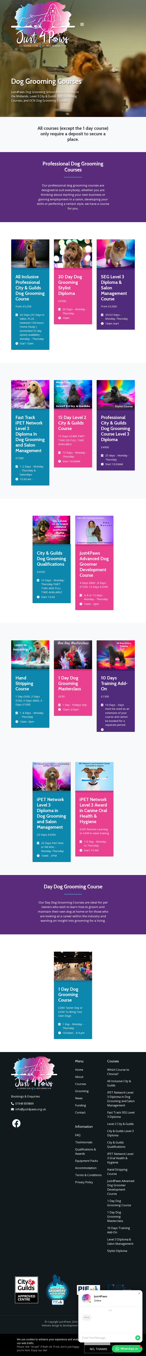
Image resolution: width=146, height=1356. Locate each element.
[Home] (43, 4)
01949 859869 (24, 1104)
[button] (139, 1293)
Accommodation (86, 1168)
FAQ (77, 1135)
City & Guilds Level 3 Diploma (120, 1133)
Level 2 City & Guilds (120, 1124)
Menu (79, 1061)
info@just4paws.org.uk (30, 1109)
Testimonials (83, 1142)
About (79, 1077)
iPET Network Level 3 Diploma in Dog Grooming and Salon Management (121, 1099)
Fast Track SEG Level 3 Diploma (121, 1115)
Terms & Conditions (88, 1175)
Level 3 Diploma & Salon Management (120, 1241)
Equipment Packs (86, 1161)
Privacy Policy (84, 1182)
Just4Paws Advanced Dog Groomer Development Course (120, 1187)
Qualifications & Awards (85, 1151)
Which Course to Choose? (118, 1072)
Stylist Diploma (117, 1251)
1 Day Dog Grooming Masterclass (115, 1216)
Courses (80, 1084)
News (79, 1098)
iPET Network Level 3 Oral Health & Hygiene (120, 1158)
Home (79, 1070)
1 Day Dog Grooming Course (119, 1203)
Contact (80, 1112)
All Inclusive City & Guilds (119, 1083)
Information (84, 1127)
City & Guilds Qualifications (116, 1144)
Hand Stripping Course (117, 1172)
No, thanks (98, 1349)
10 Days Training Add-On (118, 1230)
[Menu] (82, 25)
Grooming (82, 1091)
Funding (80, 1105)
